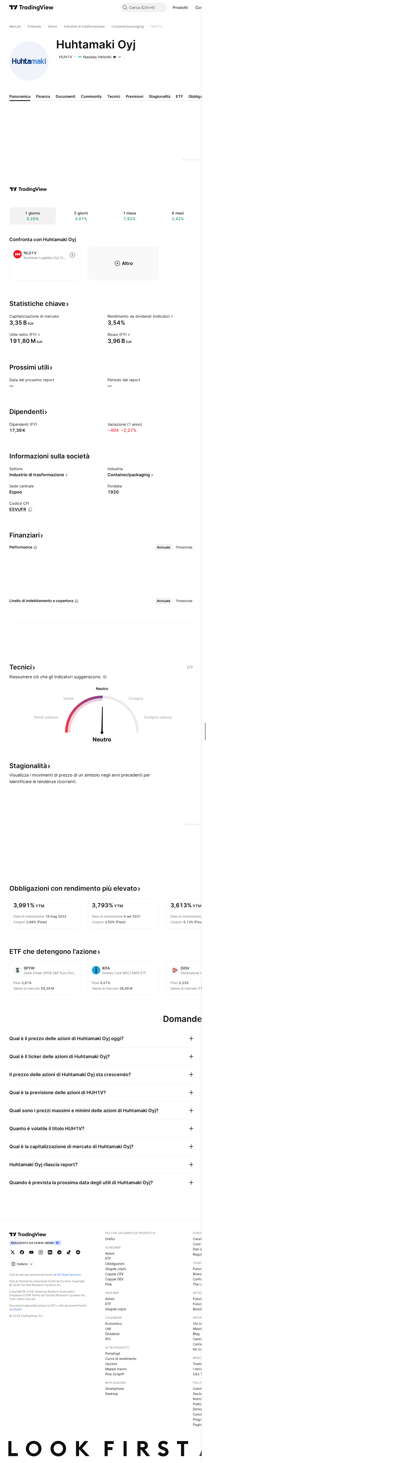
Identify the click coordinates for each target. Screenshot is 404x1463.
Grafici (110, 1239)
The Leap (200, 1284)
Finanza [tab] (43, 96)
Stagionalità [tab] (159, 96)
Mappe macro (115, 1369)
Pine (108, 1284)
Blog (196, 1334)
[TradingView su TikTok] (68, 1252)
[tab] (163, 547)
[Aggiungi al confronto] (72, 255)
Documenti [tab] (65, 96)
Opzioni (111, 1364)
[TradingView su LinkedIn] (50, 1252)
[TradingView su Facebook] (22, 1252)
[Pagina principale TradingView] (31, 7)
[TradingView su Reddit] (78, 1252)
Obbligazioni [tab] (199, 96)
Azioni (109, 1253)
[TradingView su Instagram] (40, 1252)
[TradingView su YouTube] (31, 1252)
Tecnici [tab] (113, 96)
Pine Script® (114, 1374)
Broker (198, 1274)
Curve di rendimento (120, 1359)
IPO (108, 1339)
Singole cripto (115, 1269)
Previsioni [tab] (134, 96)
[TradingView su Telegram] (59, 1252)
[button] (191, 7)
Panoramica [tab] (19, 96)
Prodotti (180, 7)
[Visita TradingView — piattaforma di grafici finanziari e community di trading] (28, 189)
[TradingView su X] (12, 1252)
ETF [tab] (179, 96)
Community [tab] (91, 96)
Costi (197, 1244)
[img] (114, 57)
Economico (113, 1323)
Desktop (111, 1394)
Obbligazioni (114, 1264)
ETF (108, 1258)
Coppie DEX (114, 1279)
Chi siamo (200, 1323)
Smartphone (114, 1388)
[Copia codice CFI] (30, 510)
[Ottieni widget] (190, 667)
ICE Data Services (69, 1274)
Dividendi (112, 1334)
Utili (108, 1329)
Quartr (17, 1309)
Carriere (199, 1344)
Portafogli (112, 1353)
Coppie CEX (114, 1274)
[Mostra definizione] (62, 316)
